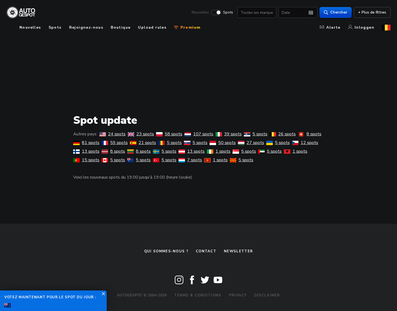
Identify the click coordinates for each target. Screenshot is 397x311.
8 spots (314, 134)
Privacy (238, 295)
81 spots (90, 143)
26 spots (287, 134)
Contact (206, 251)
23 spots (145, 134)
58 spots (173, 134)
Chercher (338, 12)
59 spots (119, 143)
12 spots (309, 143)
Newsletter (238, 251)
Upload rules (152, 27)
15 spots (90, 160)
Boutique (120, 27)
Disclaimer (267, 295)
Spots (228, 12)
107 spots (203, 134)
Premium (189, 27)
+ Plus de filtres (372, 12)
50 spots (227, 143)
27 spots (255, 143)
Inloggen (364, 27)
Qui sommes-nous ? (166, 251)
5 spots (260, 134)
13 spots (90, 151)
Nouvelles (200, 12)
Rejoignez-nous (86, 27)
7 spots (194, 160)
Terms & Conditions (197, 295)
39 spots (233, 134)
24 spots (117, 134)
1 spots (223, 151)
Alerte (333, 27)
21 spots (147, 143)
